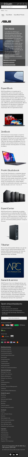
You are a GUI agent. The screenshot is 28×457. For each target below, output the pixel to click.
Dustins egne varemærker (7, 420)
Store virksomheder (6, 422)
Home (2, 10)
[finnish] (11, 342)
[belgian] (17, 342)
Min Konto (3, 401)
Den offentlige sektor (6, 424)
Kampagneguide (5, 365)
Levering (3, 397)
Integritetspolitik (5, 359)
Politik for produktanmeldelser (9, 367)
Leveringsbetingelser (6, 353)
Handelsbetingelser (6, 349)
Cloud (2, 380)
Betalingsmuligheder (6, 351)
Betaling (3, 403)
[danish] (8, 342)
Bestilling (3, 395)
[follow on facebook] (10, 454)
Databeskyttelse (5, 382)
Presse (3, 412)
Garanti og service (8, 62)
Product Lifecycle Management (9, 386)
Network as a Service (6, 378)
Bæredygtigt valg (5, 418)
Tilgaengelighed (5, 363)
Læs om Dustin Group (6, 414)
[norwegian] (5, 342)
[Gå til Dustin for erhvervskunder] (8, 4)
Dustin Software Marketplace (8, 390)
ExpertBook (9, 14)
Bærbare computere (9, 60)
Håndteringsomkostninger (7, 355)
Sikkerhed (3, 384)
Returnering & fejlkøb (6, 399)
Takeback (3, 388)
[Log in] (23, 4)
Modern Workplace (6, 376)
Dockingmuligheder (9, 64)
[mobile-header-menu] (2, 4)
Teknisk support (5, 405)
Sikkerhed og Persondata (7, 426)
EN (4, 402)
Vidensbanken (4, 432)
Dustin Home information (7, 407)
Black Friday (4, 439)
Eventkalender (5, 435)
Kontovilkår (4, 357)
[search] (25, 7)
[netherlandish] (14, 342)
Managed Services (6, 372)
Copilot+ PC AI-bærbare (7, 441)
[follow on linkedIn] (13, 454)
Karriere (3, 416)
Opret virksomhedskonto (13, 318)
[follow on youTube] (17, 454)
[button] (18, 4)
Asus (3, 14)
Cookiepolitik (4, 361)
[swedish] (2, 342)
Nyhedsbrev (4, 430)
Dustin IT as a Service (6, 374)
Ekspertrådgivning (6, 437)
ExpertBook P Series (19, 14)
